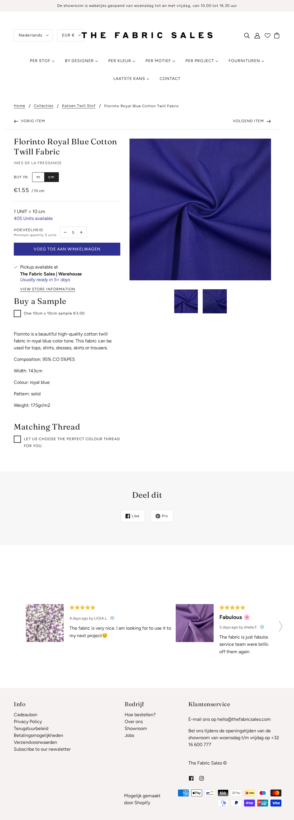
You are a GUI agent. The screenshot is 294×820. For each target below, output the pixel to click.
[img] (247, 35)
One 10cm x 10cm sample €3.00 (54, 313)
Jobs (129, 735)
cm (51, 177)
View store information (47, 289)
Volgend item (249, 121)
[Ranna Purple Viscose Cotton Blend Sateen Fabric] (195, 623)
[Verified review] (112, 618)
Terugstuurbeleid (31, 728)
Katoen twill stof (79, 106)
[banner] (147, 35)
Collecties (43, 106)
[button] (281, 624)
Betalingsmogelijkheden (38, 735)
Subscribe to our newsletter (42, 749)
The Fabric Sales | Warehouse (51, 274)
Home (19, 106)
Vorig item (32, 121)
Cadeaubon (25, 714)
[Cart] (278, 35)
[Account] (257, 35)
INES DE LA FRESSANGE (38, 163)
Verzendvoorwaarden (35, 742)
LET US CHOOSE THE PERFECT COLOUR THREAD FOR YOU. (72, 442)
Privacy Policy (28, 721)
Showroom (136, 728)
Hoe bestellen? (140, 714)
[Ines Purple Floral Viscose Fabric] (45, 623)
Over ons (134, 721)
